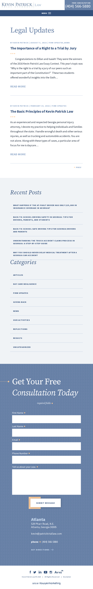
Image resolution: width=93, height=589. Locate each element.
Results (17, 338)
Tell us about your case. (25, 467)
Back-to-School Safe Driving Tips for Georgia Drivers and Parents (44, 230)
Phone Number (21, 453)
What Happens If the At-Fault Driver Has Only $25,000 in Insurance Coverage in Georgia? (45, 206)
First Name (18, 413)
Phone (34, 541)
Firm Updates (56, 43)
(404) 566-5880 (78, 6)
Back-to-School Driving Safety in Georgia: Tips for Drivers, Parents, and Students (43, 218)
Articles (18, 275)
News (67, 43)
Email (16, 440)
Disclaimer (67, 577)
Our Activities (21, 320)
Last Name (18, 426)
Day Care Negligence (25, 284)
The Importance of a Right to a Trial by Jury (43, 48)
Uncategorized (22, 347)
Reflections (20, 329)
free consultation (81, 3)
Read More (18, 86)
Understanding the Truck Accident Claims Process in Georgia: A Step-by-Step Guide (44, 242)
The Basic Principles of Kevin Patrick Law (41, 111)
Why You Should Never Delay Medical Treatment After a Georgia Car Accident (45, 253)
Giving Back (20, 302)
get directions (40, 549)
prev (78, 167)
